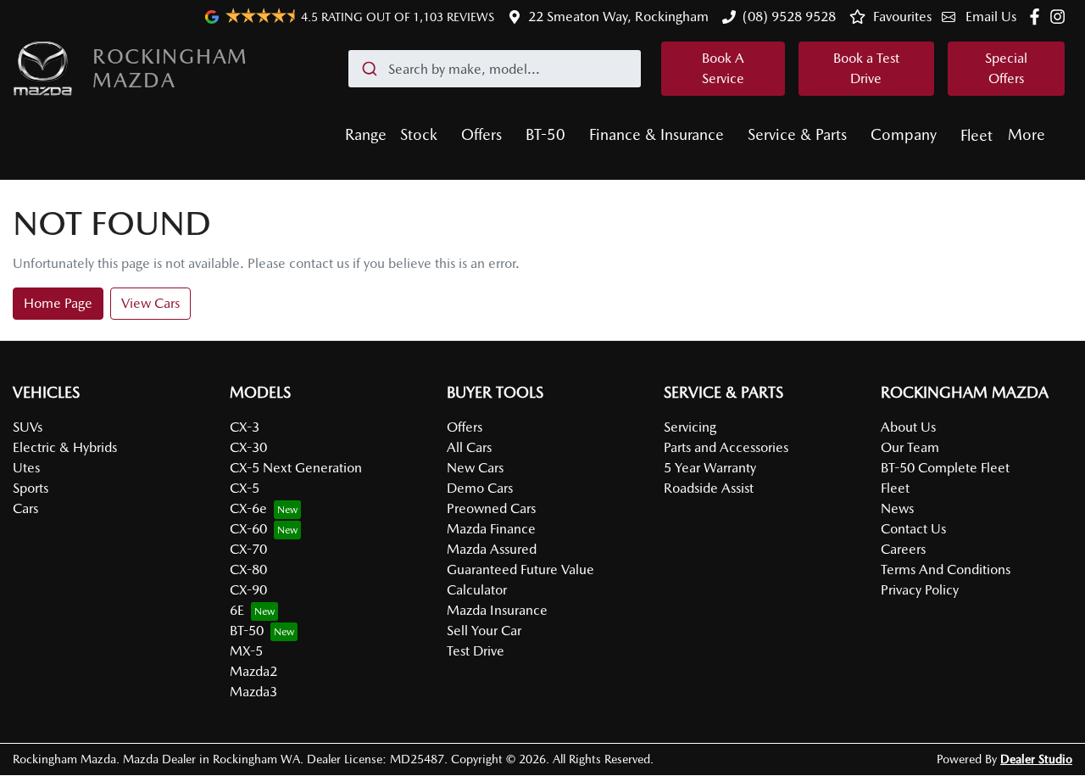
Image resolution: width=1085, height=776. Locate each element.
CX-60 (248, 529)
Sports (30, 488)
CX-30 (248, 447)
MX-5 (246, 651)
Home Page (58, 303)
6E (237, 610)
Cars (25, 508)
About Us (908, 427)
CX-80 (248, 569)
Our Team (910, 447)
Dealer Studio (1036, 759)
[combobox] (494, 68)
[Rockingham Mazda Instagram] (1060, 16)
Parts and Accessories (726, 447)
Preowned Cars (491, 508)
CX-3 (244, 427)
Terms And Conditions (945, 569)
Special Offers (1006, 68)
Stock (418, 134)
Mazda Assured (492, 549)
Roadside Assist (709, 488)
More (1026, 134)
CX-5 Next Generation (296, 468)
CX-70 (248, 549)
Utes (26, 468)
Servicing (690, 427)
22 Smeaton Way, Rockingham (618, 16)
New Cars (475, 468)
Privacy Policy (920, 590)
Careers (903, 549)
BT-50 (545, 134)
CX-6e (248, 508)
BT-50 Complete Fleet (945, 468)
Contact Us (913, 529)
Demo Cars (480, 488)
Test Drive (475, 651)
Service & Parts (797, 134)
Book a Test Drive (866, 68)
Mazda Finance (491, 529)
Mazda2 (253, 671)
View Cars (150, 303)
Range (366, 134)
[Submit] (368, 68)
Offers (481, 134)
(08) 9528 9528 (789, 16)
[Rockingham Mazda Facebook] (1038, 16)
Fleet (976, 135)
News (897, 508)
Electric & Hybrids (65, 447)
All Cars (469, 447)
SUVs (27, 427)
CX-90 (248, 590)
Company (904, 134)
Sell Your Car (484, 630)
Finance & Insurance (656, 134)
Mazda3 (253, 692)
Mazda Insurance (497, 610)
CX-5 (244, 488)
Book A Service (723, 68)
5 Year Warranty (710, 468)
